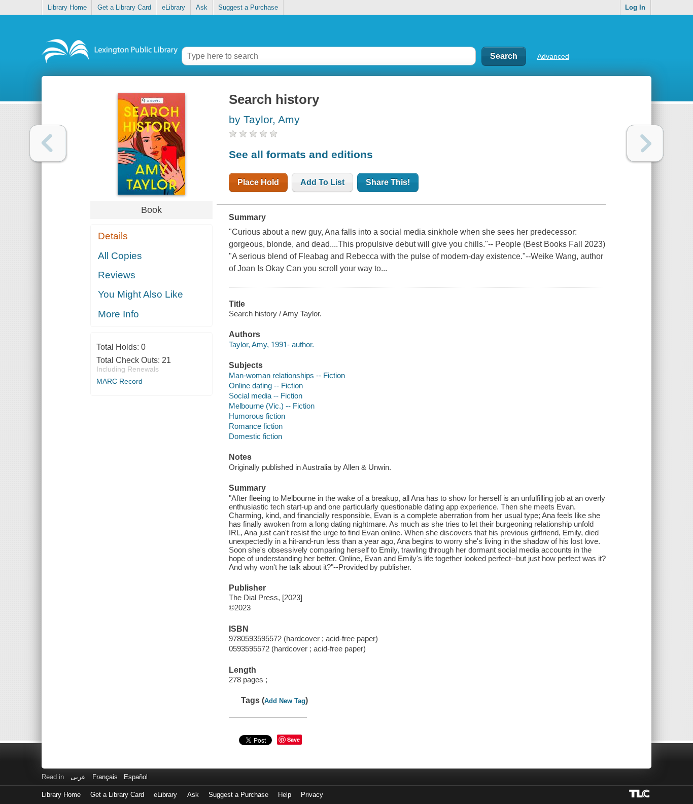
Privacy (312, 794)
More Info (118, 314)
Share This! (388, 182)
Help (284, 794)
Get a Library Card (124, 7)
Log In (635, 7)
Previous (47, 143)
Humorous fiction (257, 416)
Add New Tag (284, 701)
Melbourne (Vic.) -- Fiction (272, 405)
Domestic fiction (255, 436)
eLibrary (173, 7)
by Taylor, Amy (264, 119)
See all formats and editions (301, 154)
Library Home (67, 7)
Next (645, 143)
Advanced (553, 56)
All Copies (120, 255)
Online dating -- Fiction (266, 385)
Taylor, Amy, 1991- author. (271, 344)
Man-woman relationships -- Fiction (287, 375)
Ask (201, 7)
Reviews (116, 275)
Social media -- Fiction (265, 395)
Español (136, 777)
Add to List (322, 182)
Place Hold (258, 182)
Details (113, 236)
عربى (78, 777)
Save (293, 739)
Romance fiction (256, 426)
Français (105, 777)
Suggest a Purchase (248, 7)
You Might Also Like (140, 294)
